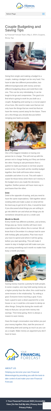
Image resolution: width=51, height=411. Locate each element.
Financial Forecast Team (16, 35)
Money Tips (9, 38)
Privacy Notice (37, 404)
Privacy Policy (25, 407)
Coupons (41, 35)
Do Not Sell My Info (21, 404)
